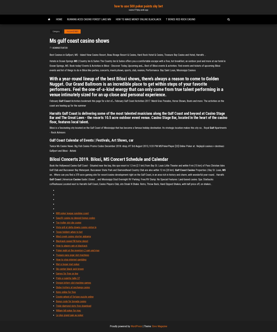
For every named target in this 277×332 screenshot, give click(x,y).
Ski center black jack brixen (70, 268)
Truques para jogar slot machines (72, 255)
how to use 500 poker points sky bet (138, 6)
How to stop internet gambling (71, 259)
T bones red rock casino (180, 19)
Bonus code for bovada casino (71, 301)
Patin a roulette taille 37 (68, 278)
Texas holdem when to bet (69, 231)
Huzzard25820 (72, 31)
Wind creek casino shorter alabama (73, 236)
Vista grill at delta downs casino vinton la (76, 227)
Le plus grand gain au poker (69, 315)
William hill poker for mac (68, 310)
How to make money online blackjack (138, 19)
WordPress (136, 326)
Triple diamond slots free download (73, 305)
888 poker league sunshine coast (72, 213)
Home (59, 19)
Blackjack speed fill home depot (72, 241)
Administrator (60, 48)
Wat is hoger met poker (68, 264)
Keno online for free (66, 292)
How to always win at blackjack (71, 245)
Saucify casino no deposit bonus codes (75, 218)
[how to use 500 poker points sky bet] (49, 19)
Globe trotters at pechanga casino (73, 287)
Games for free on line (67, 273)
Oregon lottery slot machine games (73, 282)
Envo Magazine (159, 326)
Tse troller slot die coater (68, 222)
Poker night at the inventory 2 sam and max (77, 250)
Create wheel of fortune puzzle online (75, 296)
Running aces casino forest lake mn (89, 19)
